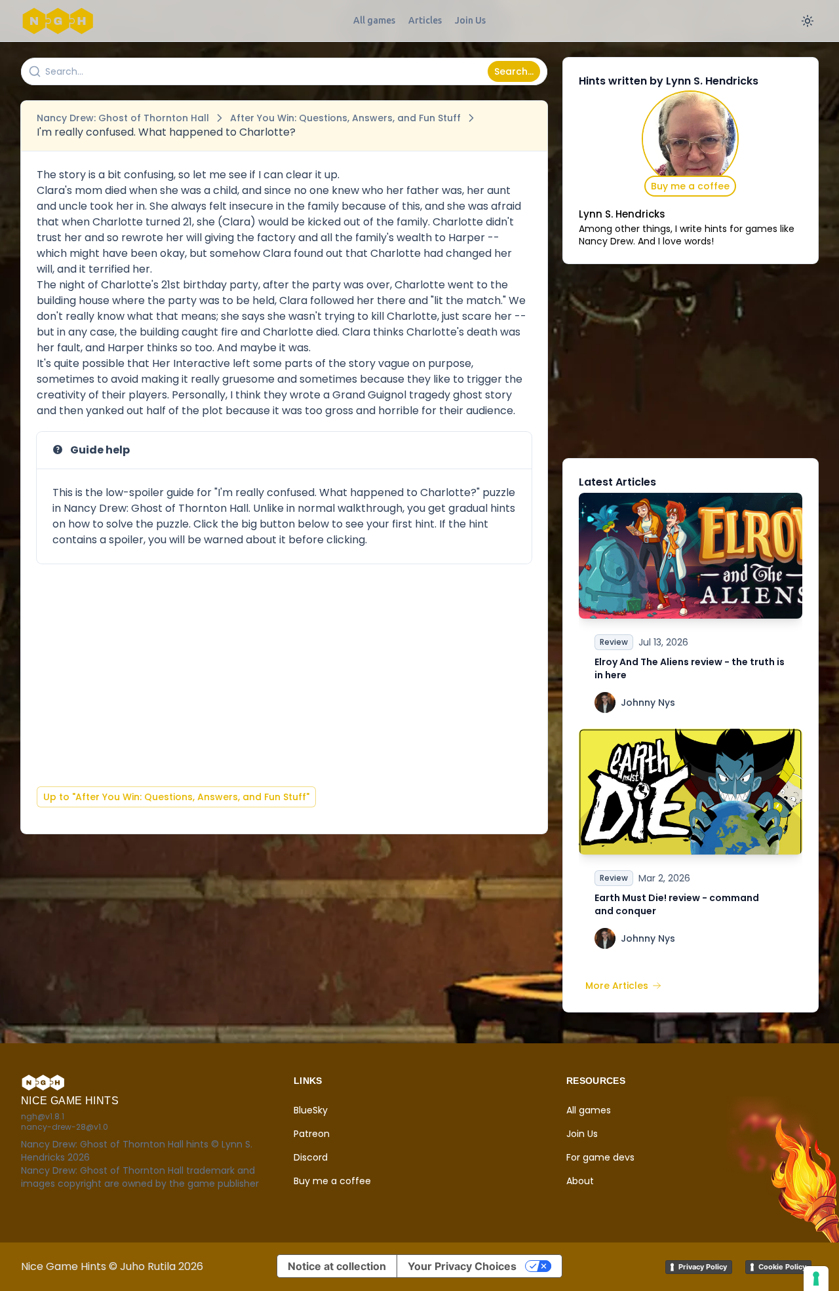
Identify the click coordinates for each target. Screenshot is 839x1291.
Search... (514, 71)
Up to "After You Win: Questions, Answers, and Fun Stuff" (176, 796)
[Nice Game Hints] (60, 21)
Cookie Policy (782, 1266)
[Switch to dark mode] (807, 20)
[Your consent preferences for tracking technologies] (816, 1278)
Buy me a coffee (690, 186)
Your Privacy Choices (462, 1266)
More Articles (616, 985)
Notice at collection (337, 1266)
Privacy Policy (702, 1266)
